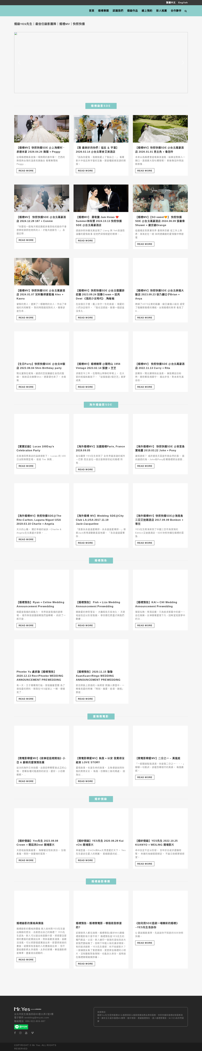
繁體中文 (171, 2)
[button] (19, 62)
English (183, 2)
